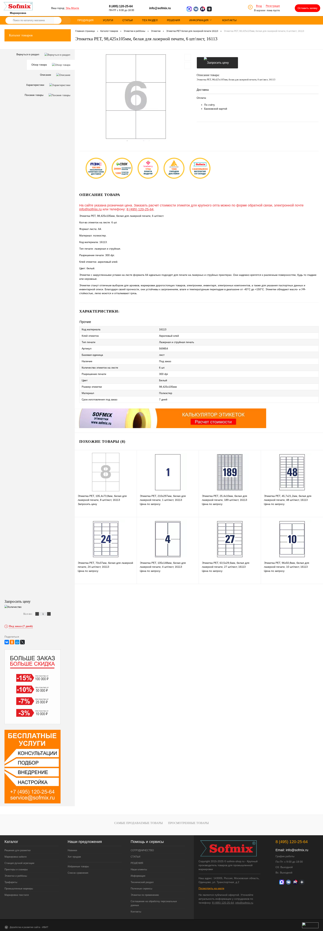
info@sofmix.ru (160, 8)
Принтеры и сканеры (16, 869)
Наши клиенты (139, 869)
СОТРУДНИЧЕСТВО (142, 850)
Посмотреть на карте (211, 888)
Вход (259, 5)
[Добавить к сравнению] (187, 65)
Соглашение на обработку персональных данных (154, 903)
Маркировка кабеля (15, 856)
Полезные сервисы (141, 888)
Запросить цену (217, 63)
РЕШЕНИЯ (137, 863)
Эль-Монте (72, 8)
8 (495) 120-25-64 (140, 209)
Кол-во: (28, 613)
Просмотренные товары (188, 823)
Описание (46, 74)
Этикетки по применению (145, 895)
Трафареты (10, 882)
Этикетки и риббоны (15, 875)
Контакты (136, 911)
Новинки (72, 850)
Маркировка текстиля (16, 895)
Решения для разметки (17, 850)
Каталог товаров (21, 35)
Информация (138, 875)
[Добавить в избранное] (187, 57)
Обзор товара (39, 64)
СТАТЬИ (135, 856)
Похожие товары (34, 95)
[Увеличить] (135, 97)
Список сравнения (78, 872)
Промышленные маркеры (18, 888)
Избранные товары (78, 866)
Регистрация (273, 5)
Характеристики (35, 85)
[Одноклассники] (12, 642)
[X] (22, 642)
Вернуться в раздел (28, 54)
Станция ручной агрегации (19, 863)
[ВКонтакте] (6, 642)
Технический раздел (142, 882)
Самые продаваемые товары (138, 823)
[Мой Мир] (17, 642)
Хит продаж (74, 856)
